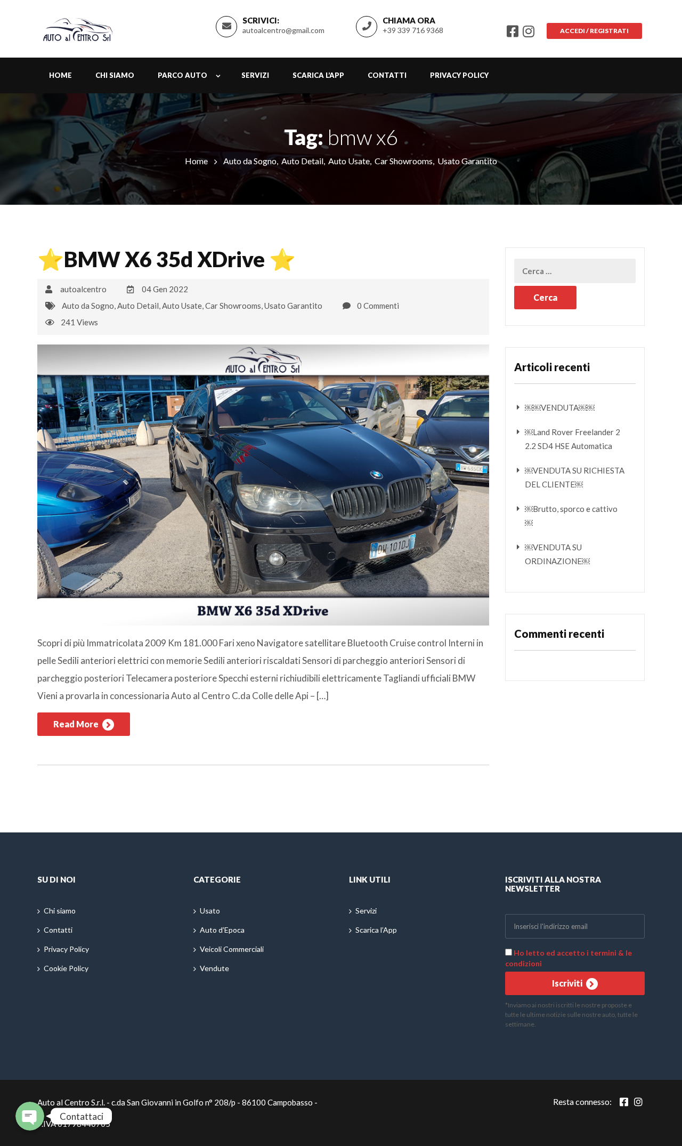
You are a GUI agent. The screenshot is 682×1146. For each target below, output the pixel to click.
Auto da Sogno (250, 161)
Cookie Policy (66, 968)
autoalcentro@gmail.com (283, 30)
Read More (76, 724)
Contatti (387, 75)
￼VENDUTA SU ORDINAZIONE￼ (557, 554)
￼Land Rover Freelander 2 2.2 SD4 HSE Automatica (572, 439)
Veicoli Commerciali (232, 948)
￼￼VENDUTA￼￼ (560, 407)
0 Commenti (378, 305)
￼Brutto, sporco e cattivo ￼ (571, 515)
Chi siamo (114, 75)
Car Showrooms (404, 161)
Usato (210, 910)
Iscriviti (568, 983)
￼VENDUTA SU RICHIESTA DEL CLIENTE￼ (574, 477)
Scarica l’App (318, 75)
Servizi (255, 75)
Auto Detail (302, 161)
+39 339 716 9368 (413, 30)
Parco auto (182, 75)
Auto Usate (349, 161)
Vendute (214, 968)
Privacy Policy (459, 75)
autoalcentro (83, 289)
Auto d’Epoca (222, 929)
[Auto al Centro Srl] (78, 27)
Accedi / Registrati (594, 31)
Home (60, 75)
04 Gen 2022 (165, 289)
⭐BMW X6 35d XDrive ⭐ (166, 259)
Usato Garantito (467, 161)
